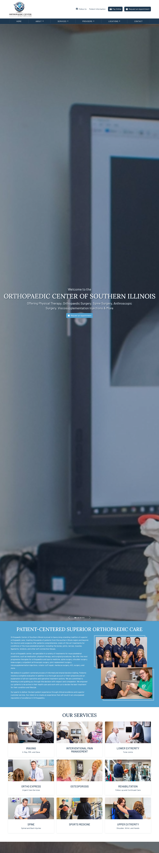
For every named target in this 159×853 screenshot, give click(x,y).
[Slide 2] (78, 617)
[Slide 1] (75, 617)
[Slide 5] (83, 617)
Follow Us (83, 9)
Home (19, 21)
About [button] (39, 21)
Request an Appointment (139, 9)
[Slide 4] (82, 617)
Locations (113, 21)
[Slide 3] (80, 617)
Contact (138, 21)
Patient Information (97, 9)
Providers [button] (87, 21)
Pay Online (116, 9)
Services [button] (62, 21)
